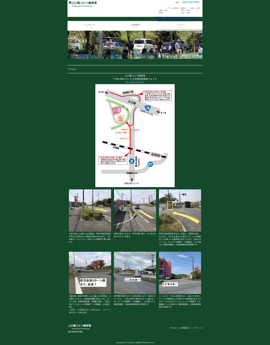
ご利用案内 (183, 328)
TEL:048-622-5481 (135, 82)
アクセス (173, 328)
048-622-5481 (189, 2)
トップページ (195, 328)
